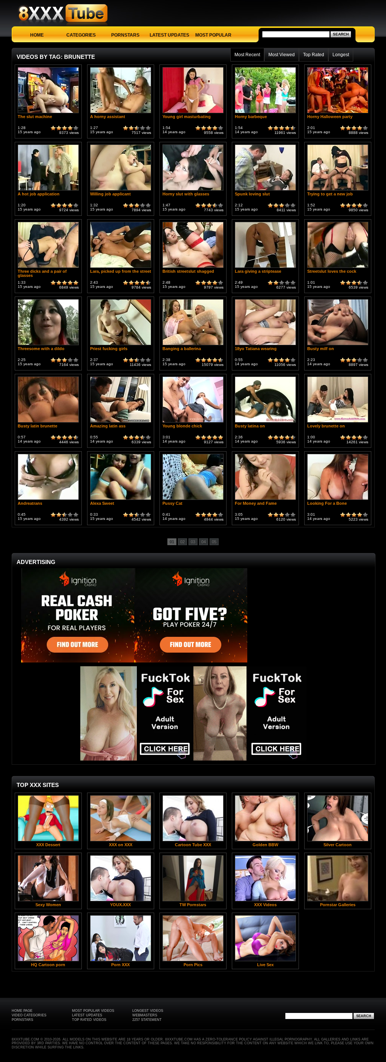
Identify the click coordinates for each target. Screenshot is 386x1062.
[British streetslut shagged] (193, 267)
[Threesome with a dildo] (48, 345)
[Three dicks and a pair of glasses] (48, 267)
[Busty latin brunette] (48, 422)
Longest (340, 54)
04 (203, 541)
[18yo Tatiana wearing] (265, 345)
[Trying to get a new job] (337, 190)
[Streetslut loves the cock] (337, 267)
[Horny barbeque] (265, 113)
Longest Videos (147, 1011)
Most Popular (213, 35)
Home (37, 35)
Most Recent (247, 54)
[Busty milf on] (337, 345)
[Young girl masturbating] (193, 113)
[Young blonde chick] (193, 422)
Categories (81, 35)
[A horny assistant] (120, 113)
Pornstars (125, 35)
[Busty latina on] (265, 422)
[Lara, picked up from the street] (120, 267)
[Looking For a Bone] (337, 500)
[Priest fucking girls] (120, 345)
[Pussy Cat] (193, 500)
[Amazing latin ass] (120, 422)
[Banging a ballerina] (193, 345)
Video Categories (29, 1015)
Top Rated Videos (89, 1020)
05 (214, 541)
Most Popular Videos (93, 1011)
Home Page (22, 1011)
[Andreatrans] (48, 500)
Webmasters (144, 1015)
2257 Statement (147, 1020)
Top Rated (313, 54)
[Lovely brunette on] (337, 422)
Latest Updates (169, 35)
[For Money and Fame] (265, 500)
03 (193, 541)
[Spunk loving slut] (265, 190)
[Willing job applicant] (120, 190)
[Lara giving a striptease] (265, 267)
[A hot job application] (48, 190)
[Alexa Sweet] (120, 500)
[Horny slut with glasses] (193, 190)
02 (182, 541)
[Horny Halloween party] (337, 113)
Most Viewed (281, 54)
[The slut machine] (48, 113)
